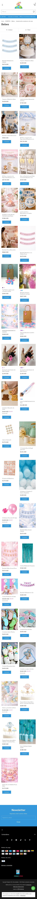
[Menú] (2, 5)
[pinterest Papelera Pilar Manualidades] (29, 840)
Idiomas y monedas (6, 865)
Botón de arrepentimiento (18, 886)
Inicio (2, 21)
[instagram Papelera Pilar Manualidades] (7, 840)
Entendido (23, 895)
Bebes (13, 21)
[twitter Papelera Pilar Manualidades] (25, 840)
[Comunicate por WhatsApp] (33, 888)
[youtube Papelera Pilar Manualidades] (16, 840)
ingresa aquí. (28, 884)
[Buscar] (33, 11)
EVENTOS (7, 21)
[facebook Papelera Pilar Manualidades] (11, 840)
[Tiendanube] (18, 889)
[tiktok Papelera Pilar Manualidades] (20, 840)
